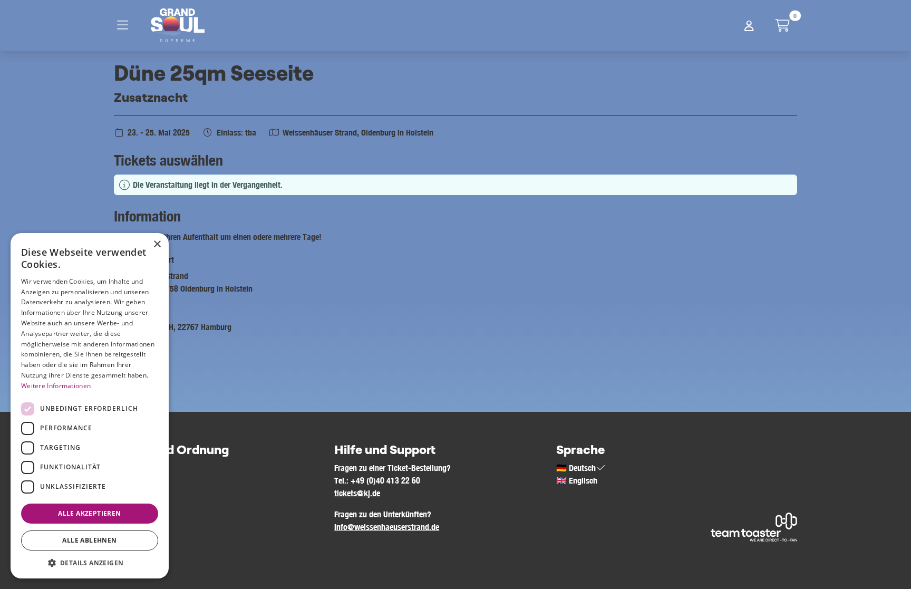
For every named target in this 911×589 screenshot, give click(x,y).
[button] (89, 562)
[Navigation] (125, 25)
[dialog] (90, 405)
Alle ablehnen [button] (89, 540)
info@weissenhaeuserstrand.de (386, 527)
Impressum (132, 480)
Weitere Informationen (56, 385)
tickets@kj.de (357, 493)
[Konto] (749, 25)
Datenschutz (135, 493)
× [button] (157, 244)
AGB (121, 467)
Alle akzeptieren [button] (89, 513)
